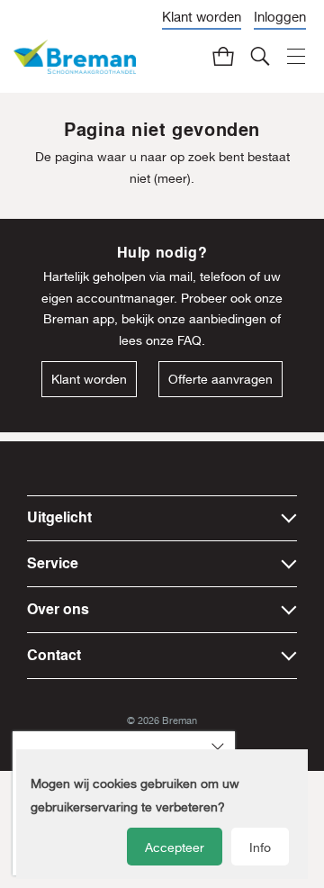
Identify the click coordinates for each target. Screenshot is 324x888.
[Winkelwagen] (224, 55)
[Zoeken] (261, 55)
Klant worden (201, 16)
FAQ (189, 340)
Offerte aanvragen (220, 379)
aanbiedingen (227, 319)
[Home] (75, 57)
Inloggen (280, 16)
